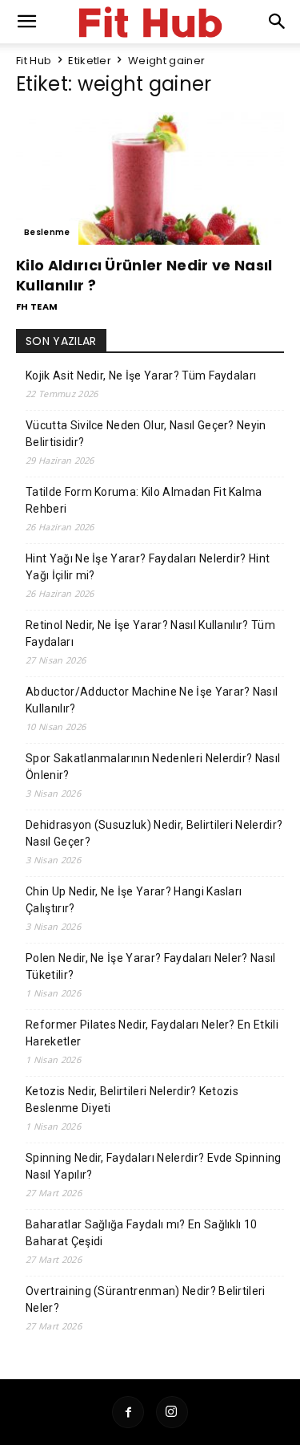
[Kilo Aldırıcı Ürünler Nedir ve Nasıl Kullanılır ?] (150, 178)
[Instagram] (172, 1412)
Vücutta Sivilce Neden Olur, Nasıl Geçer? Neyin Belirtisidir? (146, 434)
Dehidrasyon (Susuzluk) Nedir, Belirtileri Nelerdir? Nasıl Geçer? (154, 833)
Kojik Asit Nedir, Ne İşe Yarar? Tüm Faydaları (141, 375)
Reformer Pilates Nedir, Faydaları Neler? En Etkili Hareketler (152, 1033)
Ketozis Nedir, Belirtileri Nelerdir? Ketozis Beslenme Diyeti (132, 1099)
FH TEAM (37, 306)
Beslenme (47, 232)
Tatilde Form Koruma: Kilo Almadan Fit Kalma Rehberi (144, 500)
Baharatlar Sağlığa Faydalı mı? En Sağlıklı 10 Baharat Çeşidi (141, 1233)
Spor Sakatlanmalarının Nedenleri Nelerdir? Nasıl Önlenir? (153, 766)
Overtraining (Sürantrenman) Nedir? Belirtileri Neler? (146, 1299)
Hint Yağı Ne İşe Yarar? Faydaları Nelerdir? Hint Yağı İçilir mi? (148, 567)
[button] (277, 21)
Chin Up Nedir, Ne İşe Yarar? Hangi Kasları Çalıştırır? (134, 900)
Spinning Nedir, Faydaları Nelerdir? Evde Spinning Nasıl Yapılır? (154, 1166)
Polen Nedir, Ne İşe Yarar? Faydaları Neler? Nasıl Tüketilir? (151, 966)
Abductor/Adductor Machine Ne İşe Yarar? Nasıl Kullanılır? (152, 700)
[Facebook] (128, 1412)
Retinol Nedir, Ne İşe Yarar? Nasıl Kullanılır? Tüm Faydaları (150, 633)
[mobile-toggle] (27, 21)
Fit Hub (33, 60)
